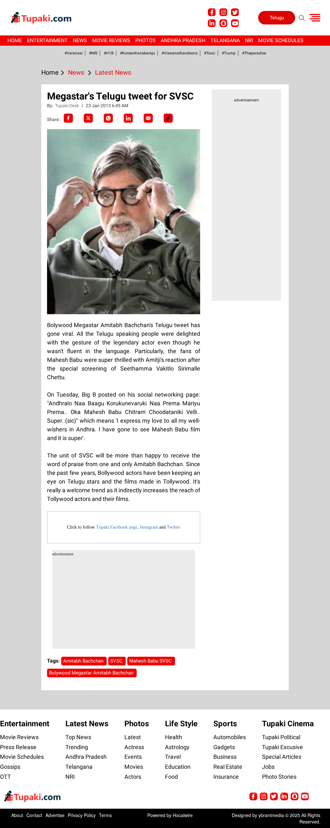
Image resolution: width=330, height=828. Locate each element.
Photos (145, 40)
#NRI (93, 53)
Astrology (177, 747)
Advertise (54, 815)
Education (177, 766)
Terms (105, 815)
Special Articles (281, 756)
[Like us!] (212, 12)
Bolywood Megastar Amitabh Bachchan (92, 673)
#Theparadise (254, 53)
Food (171, 776)
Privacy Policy (82, 815)
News (80, 40)
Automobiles (229, 737)
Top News (78, 737)
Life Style (181, 723)
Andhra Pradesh (183, 40)
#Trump (229, 53)
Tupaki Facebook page (116, 527)
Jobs (268, 766)
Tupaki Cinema (288, 723)
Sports (225, 723)
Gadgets (224, 747)
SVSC (117, 661)
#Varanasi (73, 53)
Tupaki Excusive (282, 747)
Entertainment (47, 40)
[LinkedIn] (128, 118)
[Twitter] (88, 118)
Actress (134, 747)
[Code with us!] (223, 23)
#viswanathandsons (179, 53)
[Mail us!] (235, 23)
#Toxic (209, 53)
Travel (173, 756)
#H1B (108, 53)
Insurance (226, 776)
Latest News (86, 723)
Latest (132, 737)
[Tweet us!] (223, 12)
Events (133, 756)
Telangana (225, 40)
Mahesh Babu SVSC (151, 661)
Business (225, 756)
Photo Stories (279, 776)
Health (173, 737)
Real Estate (227, 766)
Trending (76, 747)
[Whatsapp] (108, 118)
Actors (132, 776)
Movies (133, 766)
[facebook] (68, 118)
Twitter (173, 527)
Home (14, 40)
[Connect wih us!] (212, 23)
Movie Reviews (111, 40)
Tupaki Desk (67, 105)
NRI (249, 40)
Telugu (277, 18)
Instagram (149, 527)
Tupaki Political (281, 737)
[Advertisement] (29, 262)
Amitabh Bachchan (84, 661)
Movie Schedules (281, 40)
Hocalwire (183, 815)
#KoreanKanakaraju (137, 53)
